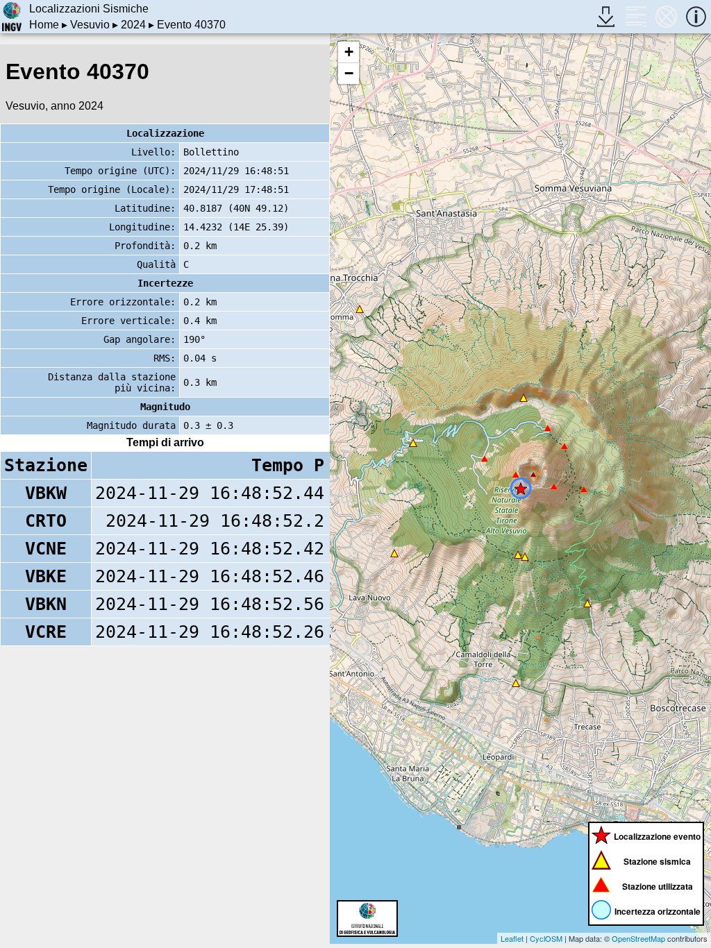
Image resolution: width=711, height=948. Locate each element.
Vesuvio (90, 25)
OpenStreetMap (638, 938)
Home (44, 25)
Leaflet (512, 938)
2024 (133, 25)
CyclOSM (546, 938)
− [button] (348, 73)
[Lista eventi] (636, 16)
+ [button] (348, 51)
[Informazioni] (696, 16)
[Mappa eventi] (666, 16)
